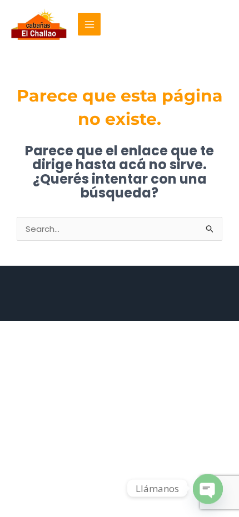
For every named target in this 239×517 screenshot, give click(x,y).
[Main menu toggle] (89, 24)
